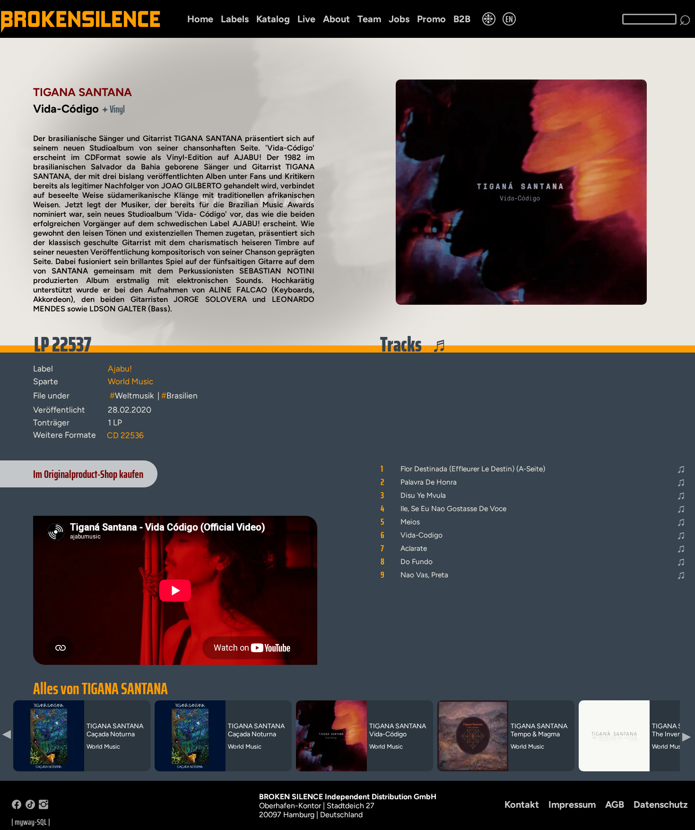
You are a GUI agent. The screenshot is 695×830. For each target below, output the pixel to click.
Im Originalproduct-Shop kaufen (88, 474)
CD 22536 (125, 435)
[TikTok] (30, 806)
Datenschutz (661, 804)
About (336, 19)
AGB (614, 804)
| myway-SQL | (30, 822)
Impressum (572, 804)
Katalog (273, 19)
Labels (235, 19)
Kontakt (521, 804)
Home (200, 19)
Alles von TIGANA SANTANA (100, 688)
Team (369, 19)
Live (306, 19)
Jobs (399, 19)
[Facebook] (16, 806)
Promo (431, 19)
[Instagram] (43, 806)
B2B (461, 19)
